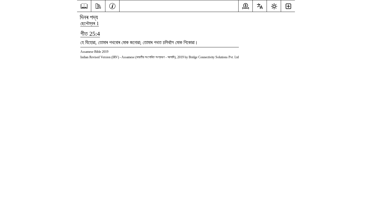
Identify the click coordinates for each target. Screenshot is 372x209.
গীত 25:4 (90, 33)
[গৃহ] (84, 6)
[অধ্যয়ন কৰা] (98, 5)
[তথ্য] (112, 5)
